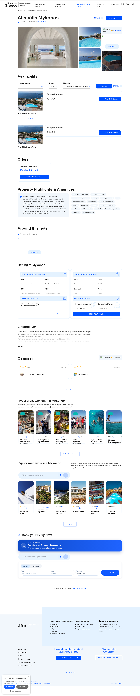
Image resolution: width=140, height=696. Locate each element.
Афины (55, 624)
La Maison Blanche (24, 512)
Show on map (112, 46)
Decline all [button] (22, 687)
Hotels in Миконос (32, 10)
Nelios (120, 683)
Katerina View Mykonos (43, 511)
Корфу (54, 631)
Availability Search (111, 99)
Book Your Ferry (96, 314)
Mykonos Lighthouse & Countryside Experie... (25, 443)
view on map (41, 21)
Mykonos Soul (78, 511)
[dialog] (16, 684)
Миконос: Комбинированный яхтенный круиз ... (115, 443)
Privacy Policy (22, 652)
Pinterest (75, 677)
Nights (51, 83)
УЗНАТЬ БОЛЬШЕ (70, 454)
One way (25, 566)
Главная (20, 10)
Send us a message (79, 588)
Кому (52, 571)
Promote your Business (25, 665)
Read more (14, 683)
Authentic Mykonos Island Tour (77, 442)
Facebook (61, 677)
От (23, 571)
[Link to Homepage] (11, 8)
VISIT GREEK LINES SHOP (108, 658)
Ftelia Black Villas (95, 512)
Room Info (30, 118)
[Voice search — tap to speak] (60, 475)
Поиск (111, 573)
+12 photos (112, 61)
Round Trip (36, 566)
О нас (20, 656)
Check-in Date (24, 83)
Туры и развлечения (84, 629)
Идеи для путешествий (85, 624)
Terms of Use (22, 649)
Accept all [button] (9, 687)
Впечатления (81, 626)
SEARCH (105, 86)
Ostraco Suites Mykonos (61, 512)
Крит (54, 629)
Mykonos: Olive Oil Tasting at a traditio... (61, 442)
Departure (79, 571)
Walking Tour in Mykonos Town (43, 441)
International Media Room (26, 662)
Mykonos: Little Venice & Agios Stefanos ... (96, 442)
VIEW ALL (69, 390)
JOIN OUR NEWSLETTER (68, 658)
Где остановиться (108, 621)
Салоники (55, 626)
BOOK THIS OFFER (33, 177)
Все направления (58, 633)
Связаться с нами (24, 659)
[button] (16, 691)
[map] (122, 4)
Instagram (64, 677)
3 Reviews (117, 30)
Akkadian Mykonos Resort (111, 513)
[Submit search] (65, 475)
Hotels (24, 10)
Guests (66, 83)
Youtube (72, 677)
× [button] (28, 677)
